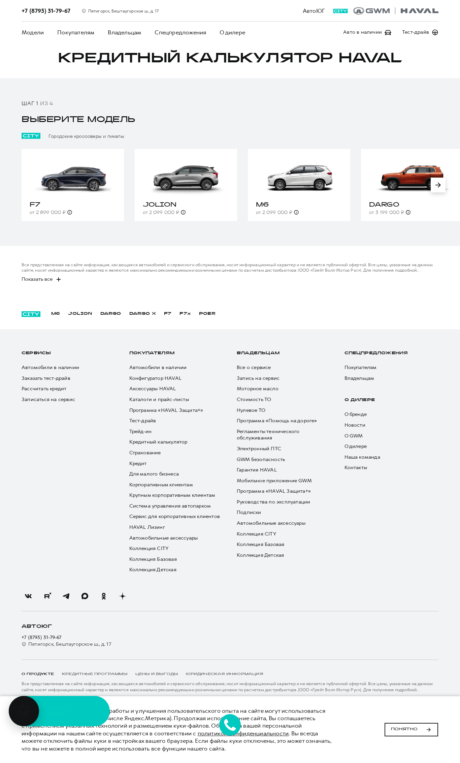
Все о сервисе (254, 367)
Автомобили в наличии (50, 367)
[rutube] (47, 596)
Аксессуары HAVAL (152, 389)
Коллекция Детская (152, 570)
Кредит (138, 463)
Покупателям (75, 32)
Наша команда (362, 457)
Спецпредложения (180, 32)
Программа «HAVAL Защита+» (166, 410)
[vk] (28, 596)
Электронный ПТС (259, 449)
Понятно (404, 729)
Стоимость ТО (254, 399)
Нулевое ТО (251, 410)
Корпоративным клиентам (161, 485)
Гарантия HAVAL (257, 470)
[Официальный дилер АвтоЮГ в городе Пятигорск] (395, 10)
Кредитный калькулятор (158, 442)
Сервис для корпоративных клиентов (174, 516)
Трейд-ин (140, 431)
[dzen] (122, 596)
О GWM (353, 436)
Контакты (355, 467)
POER (207, 313)
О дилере (232, 32)
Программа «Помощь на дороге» (277, 421)
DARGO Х (142, 313)
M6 (55, 313)
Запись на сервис (258, 378)
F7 (167, 313)
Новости (354, 425)
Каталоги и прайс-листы (159, 399)
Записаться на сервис (48, 399)
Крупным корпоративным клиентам (172, 495)
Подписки (249, 512)
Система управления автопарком (170, 506)
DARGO (110, 313)
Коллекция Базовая (153, 559)
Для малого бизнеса (154, 474)
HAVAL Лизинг (147, 527)
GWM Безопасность (261, 459)
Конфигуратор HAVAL (155, 378)
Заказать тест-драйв (46, 378)
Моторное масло (257, 389)
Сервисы (36, 353)
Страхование (145, 453)
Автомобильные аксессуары (163, 538)
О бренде (355, 414)
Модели (33, 32)
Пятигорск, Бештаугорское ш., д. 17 (69, 644)
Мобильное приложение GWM (274, 481)
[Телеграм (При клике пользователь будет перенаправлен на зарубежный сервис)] (66, 596)
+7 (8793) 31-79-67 (42, 637)
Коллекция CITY (149, 548)
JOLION (80, 313)
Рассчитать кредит (44, 389)
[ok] (103, 596)
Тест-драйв (142, 421)
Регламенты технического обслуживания (268, 434)
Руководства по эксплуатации (273, 502)
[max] (85, 596)
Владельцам (124, 32)
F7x (185, 313)
